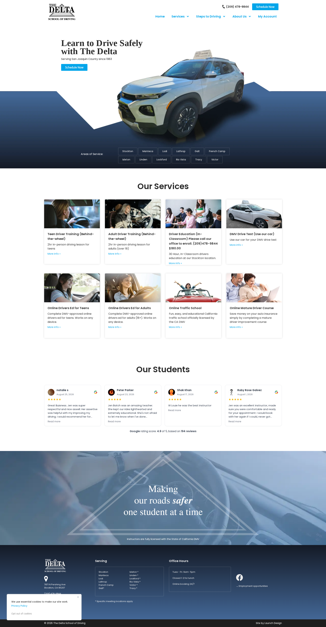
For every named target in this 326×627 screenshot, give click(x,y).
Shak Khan (184, 390)
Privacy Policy (19, 605)
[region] (44, 607)
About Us (239, 16)
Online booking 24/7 (184, 584)
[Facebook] (239, 577)
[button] (127, 151)
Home (160, 16)
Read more (54, 421)
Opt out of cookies (21, 613)
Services (178, 16)
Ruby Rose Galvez (249, 390)
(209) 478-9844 (237, 7)
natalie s (62, 390)
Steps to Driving (208, 16)
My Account (267, 16)
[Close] (78, 597)
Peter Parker (125, 390)
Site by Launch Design (269, 623)
